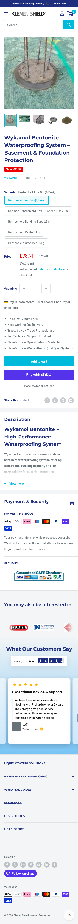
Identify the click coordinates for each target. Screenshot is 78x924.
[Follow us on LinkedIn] (47, 865)
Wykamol (11, 178)
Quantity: (10, 288)
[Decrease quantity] (24, 288)
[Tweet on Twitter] (63, 400)
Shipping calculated (52, 269)
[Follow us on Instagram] (23, 865)
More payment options (39, 386)
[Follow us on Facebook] (7, 865)
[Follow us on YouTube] (39, 865)
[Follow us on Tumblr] (54, 865)
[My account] (62, 13)
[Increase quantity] (46, 288)
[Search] (68, 24)
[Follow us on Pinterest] (31, 865)
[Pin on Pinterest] (55, 400)
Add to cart (39, 361)
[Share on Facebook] (47, 400)
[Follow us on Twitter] (15, 865)
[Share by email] (71, 400)
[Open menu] (6, 13)
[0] (70, 13)
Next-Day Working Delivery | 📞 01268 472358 (39, 3)
